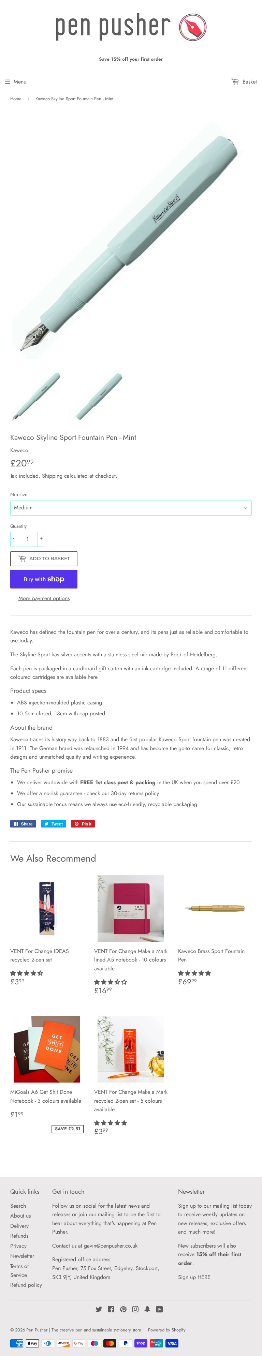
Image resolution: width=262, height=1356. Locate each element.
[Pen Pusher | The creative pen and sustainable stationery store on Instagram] (135, 1310)
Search (18, 1206)
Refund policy (26, 1285)
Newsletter (22, 1256)
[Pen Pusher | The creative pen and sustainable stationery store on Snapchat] (147, 1310)
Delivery (19, 1226)
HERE (204, 1277)
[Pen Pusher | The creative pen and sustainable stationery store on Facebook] (111, 1310)
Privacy (18, 1246)
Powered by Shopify (167, 1330)
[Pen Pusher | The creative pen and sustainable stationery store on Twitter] (99, 1310)
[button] (27, 973)
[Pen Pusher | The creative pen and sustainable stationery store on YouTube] (159, 1310)
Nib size (18, 494)
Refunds (19, 1236)
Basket (249, 82)
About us (20, 1216)
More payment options (44, 598)
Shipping (52, 476)
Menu (20, 82)
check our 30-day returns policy (123, 793)
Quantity (18, 526)
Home (15, 98)
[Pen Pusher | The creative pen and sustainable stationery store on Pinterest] (123, 1310)
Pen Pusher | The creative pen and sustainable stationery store (83, 1330)
